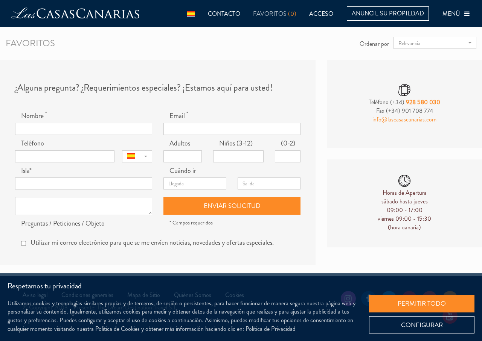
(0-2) (288, 143)
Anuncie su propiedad (388, 13)
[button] (190, 13)
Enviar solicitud (232, 205)
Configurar (422, 324)
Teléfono (32, 143)
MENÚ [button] (453, 13)
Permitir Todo (422, 303)
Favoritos (274, 13)
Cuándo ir (182, 171)
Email (178, 116)
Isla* (26, 171)
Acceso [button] (321, 13)
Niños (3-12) (236, 143)
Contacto (224, 13)
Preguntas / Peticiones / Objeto (63, 223)
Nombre (34, 116)
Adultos (179, 143)
